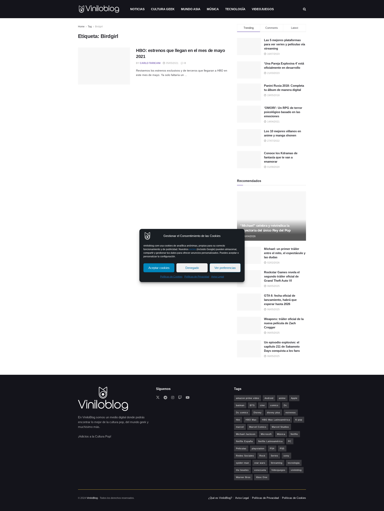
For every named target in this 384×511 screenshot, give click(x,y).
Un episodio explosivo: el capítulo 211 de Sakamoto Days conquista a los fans (282, 346)
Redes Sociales (245, 455)
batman (240, 405)
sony (286, 455)
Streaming (276, 463)
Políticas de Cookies (171, 276)
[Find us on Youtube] (187, 397)
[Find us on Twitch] (180, 397)
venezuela (260, 470)
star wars (259, 463)
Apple (294, 398)
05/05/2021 (171, 63)
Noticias (137, 9)
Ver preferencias (225, 267)
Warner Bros (243, 477)
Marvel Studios (280, 427)
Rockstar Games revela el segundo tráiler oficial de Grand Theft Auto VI (282, 276)
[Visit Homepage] (99, 9)
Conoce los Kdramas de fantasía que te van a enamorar (280, 157)
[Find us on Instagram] (172, 397)
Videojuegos (263, 9)
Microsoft (266, 434)
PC (289, 441)
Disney (258, 412)
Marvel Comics (257, 427)
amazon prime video (247, 398)
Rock (262, 455)
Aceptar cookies (159, 267)
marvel (240, 427)
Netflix (294, 434)
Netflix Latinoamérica (270, 441)
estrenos (291, 412)
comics (274, 405)
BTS (252, 405)
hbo (238, 420)
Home (81, 26)
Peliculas (241, 448)
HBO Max (251, 420)
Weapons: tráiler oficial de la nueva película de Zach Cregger (284, 323)
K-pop (298, 420)
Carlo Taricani (150, 63)
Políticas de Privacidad (196, 276)
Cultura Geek (163, 9)
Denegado (192, 267)
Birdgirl (99, 26)
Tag (90, 26)
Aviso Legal (217, 276)
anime (282, 398)
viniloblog (296, 470)
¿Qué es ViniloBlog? (220, 497)
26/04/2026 (249, 236)
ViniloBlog (92, 498)
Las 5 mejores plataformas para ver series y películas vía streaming (284, 44)
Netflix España (244, 441)
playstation (258, 448)
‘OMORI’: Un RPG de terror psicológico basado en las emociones (283, 112)
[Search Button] (304, 9)
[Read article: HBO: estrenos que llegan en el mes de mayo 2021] (104, 66)
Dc (285, 405)
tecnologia (294, 463)
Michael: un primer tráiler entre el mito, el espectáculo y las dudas (284, 253)
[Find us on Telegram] (165, 397)
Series (274, 455)
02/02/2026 (273, 262)
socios (192, 249)
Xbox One (261, 477)
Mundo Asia (190, 9)
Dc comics (242, 412)
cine (262, 405)
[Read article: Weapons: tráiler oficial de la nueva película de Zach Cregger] (249, 325)
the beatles (242, 470)
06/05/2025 (273, 286)
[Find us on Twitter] (158, 397)
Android (269, 398)
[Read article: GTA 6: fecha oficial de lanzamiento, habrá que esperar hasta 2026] (249, 302)
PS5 (282, 448)
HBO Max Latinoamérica (276, 420)
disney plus (273, 412)
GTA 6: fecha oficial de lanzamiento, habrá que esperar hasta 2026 (280, 300)
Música (213, 9)
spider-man (242, 463)
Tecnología (235, 9)
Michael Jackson (245, 434)
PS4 (272, 448)
